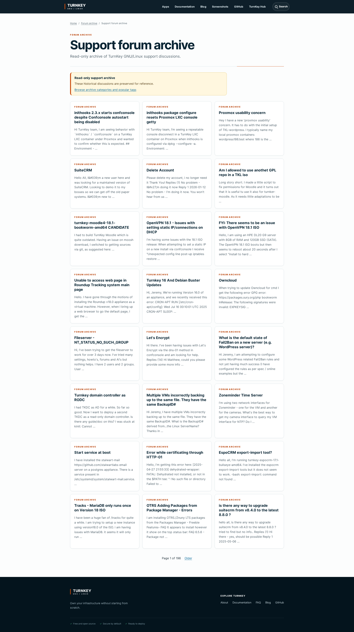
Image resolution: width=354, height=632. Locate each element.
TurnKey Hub (257, 6)
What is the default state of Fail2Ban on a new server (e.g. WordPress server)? (245, 342)
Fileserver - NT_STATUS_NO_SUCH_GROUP (101, 340)
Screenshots (220, 6)
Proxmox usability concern (242, 112)
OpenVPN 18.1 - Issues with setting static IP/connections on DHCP (175, 227)
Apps (165, 6)
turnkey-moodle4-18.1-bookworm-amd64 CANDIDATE (101, 225)
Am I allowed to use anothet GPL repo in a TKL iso (247, 172)
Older (188, 558)
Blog (203, 6)
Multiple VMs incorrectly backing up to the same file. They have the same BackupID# (176, 400)
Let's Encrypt (158, 338)
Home (73, 23)
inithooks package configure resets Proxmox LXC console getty (172, 117)
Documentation (185, 6)
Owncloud (228, 280)
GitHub (238, 6)
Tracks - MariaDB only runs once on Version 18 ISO (102, 507)
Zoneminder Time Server (241, 395)
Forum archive (89, 23)
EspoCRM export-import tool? (245, 452)
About (224, 602)
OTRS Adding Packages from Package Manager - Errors (172, 507)
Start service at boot (92, 452)
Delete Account (160, 170)
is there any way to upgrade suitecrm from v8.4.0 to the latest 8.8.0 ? (249, 510)
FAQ (258, 602)
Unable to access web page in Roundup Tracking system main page (101, 285)
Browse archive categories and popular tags (105, 90)
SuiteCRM (83, 170)
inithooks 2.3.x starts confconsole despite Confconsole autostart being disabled (104, 117)
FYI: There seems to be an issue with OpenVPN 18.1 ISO (247, 225)
